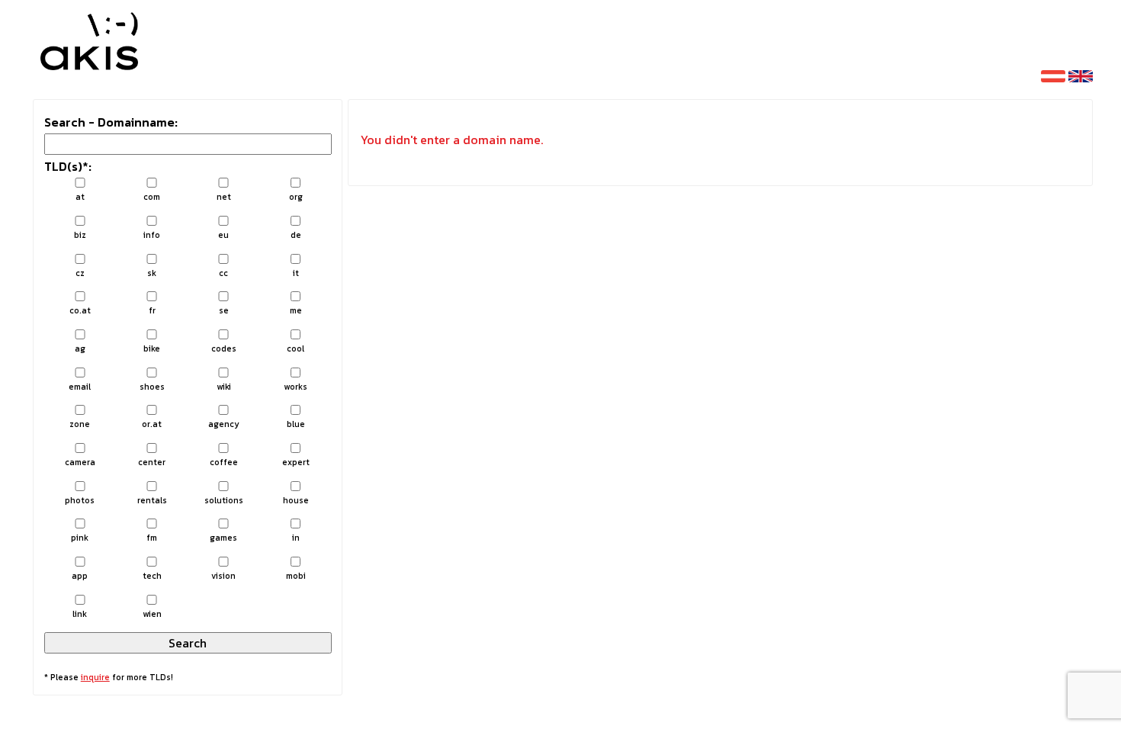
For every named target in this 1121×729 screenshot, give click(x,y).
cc (223, 273)
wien (152, 614)
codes (223, 348)
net (224, 197)
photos (80, 500)
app (80, 576)
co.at (80, 310)
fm (151, 537)
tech (152, 576)
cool (295, 348)
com (151, 197)
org (296, 197)
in (296, 537)
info (151, 235)
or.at (152, 424)
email (80, 387)
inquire (95, 677)
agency (223, 424)
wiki (224, 387)
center (151, 462)
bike (151, 348)
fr (152, 310)
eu (223, 235)
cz (80, 273)
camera (80, 462)
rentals (152, 500)
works (295, 387)
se (224, 310)
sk (151, 273)
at (80, 197)
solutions (223, 500)
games (223, 537)
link (79, 614)
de (296, 235)
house (296, 500)
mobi (296, 576)
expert (296, 462)
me (296, 310)
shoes (152, 387)
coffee (224, 462)
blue (296, 424)
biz (80, 235)
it (296, 273)
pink (79, 537)
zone (79, 424)
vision (223, 576)
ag (80, 348)
